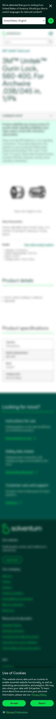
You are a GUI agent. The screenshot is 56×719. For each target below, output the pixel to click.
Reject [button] (42, 703)
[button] (15, 712)
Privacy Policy (39, 694)
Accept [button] (14, 703)
